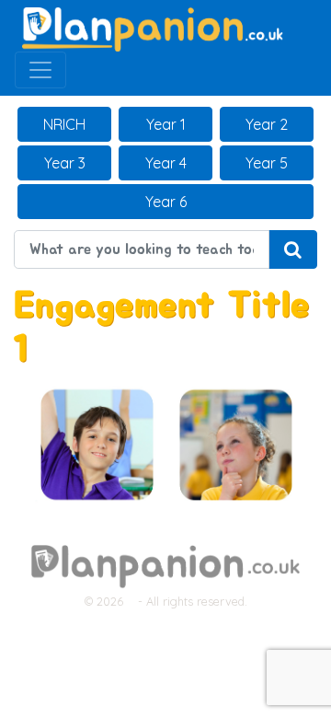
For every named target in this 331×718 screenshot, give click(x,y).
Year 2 (266, 124)
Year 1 (166, 124)
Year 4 (166, 163)
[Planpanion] (152, 27)
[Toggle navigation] (40, 70)
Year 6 (166, 201)
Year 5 (266, 163)
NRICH (64, 124)
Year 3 (65, 163)
